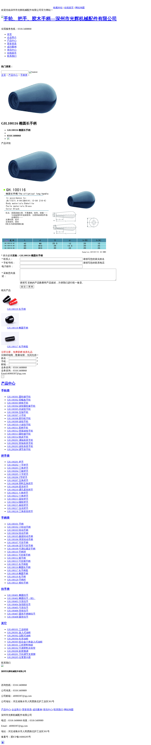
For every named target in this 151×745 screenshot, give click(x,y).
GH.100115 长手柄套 (17, 564)
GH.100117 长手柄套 (17, 346)
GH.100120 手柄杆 (16, 579)
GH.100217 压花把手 (17, 508)
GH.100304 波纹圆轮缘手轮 (21, 406)
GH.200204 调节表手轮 (19, 449)
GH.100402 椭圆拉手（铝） (21, 598)
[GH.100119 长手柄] (10, 307)
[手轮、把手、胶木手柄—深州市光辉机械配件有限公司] (59, 18)
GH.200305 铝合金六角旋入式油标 (24, 642)
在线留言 (69, 7)
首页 (9, 34)
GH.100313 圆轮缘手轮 (19, 434)
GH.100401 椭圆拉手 (17, 595)
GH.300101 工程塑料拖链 (20, 645)
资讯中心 (47, 709)
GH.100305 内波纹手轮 (19, 409)
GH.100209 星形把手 (17, 486)
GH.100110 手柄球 (16, 552)
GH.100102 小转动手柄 (19, 527)
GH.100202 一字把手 (17, 465)
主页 (3, 75)
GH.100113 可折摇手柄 (19, 561)
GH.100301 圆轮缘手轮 (19, 396)
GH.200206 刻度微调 (17, 651)
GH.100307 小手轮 (16, 415)
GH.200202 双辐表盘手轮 (20, 443)
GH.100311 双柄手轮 (17, 427)
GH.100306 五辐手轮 (17, 412)
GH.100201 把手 (15, 462)
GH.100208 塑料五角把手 (20, 483)
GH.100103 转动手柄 (17, 530)
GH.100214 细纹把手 (17, 502)
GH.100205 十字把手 (17, 474)
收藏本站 (58, 7)
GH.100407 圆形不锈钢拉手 (21, 613)
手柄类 (23, 75)
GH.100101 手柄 (15, 524)
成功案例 (37, 709)
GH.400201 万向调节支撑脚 (21, 654)
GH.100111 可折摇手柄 (18, 555)
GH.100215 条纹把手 (17, 505)
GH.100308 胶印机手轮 (19, 418)
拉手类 (5, 589)
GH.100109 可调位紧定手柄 (21, 548)
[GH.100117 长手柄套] (10, 344)
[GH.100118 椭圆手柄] (10, 325)
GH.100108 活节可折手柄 (20, 545)
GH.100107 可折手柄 (17, 542)
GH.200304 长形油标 (17, 638)
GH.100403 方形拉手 (17, 601)
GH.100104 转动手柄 (17, 533)
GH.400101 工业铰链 (17, 629)
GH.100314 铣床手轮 (17, 437)
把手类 (5, 455)
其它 (4, 623)
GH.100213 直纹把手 (17, 499)
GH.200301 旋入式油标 (19, 632)
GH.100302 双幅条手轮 (19, 400)
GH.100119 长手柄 (16, 309)
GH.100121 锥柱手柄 (17, 583)
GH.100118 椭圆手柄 (17, 328)
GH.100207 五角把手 (17, 480)
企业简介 (16, 709)
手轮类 (5, 390)
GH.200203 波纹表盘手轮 (20, 446)
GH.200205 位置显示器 (19, 657)
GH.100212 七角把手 (17, 496)
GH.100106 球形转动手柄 (20, 539)
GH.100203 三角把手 (17, 468)
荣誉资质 (27, 709)
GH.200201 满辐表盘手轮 (20, 440)
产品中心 (13, 75)
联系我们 (58, 709)
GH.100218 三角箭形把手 (20, 511)
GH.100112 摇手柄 (16, 558)
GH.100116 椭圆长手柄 (19, 567)
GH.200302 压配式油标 (19, 635)
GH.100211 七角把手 (17, 493)
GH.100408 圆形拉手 (17, 617)
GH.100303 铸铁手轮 (17, 403)
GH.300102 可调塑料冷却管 (21, 648)
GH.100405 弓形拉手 (17, 607)
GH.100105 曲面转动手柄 (20, 536)
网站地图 (80, 7)
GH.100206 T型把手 (17, 477)
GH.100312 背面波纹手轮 (20, 431)
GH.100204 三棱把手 (17, 471)
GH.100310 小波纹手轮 (19, 424)
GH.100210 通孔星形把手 (20, 489)
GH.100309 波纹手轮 (17, 421)
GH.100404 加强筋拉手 (19, 604)
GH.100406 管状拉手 (17, 610)
